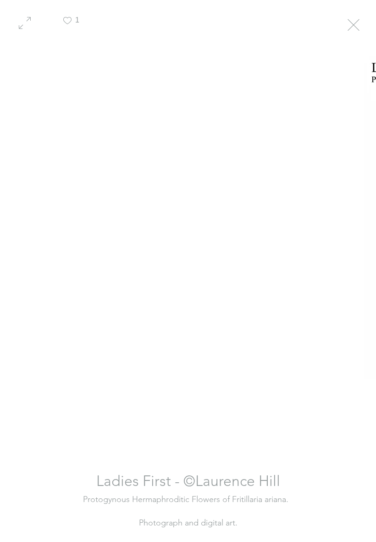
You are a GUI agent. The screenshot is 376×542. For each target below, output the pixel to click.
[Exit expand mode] (353, 24)
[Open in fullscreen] (24, 22)
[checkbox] (67, 24)
